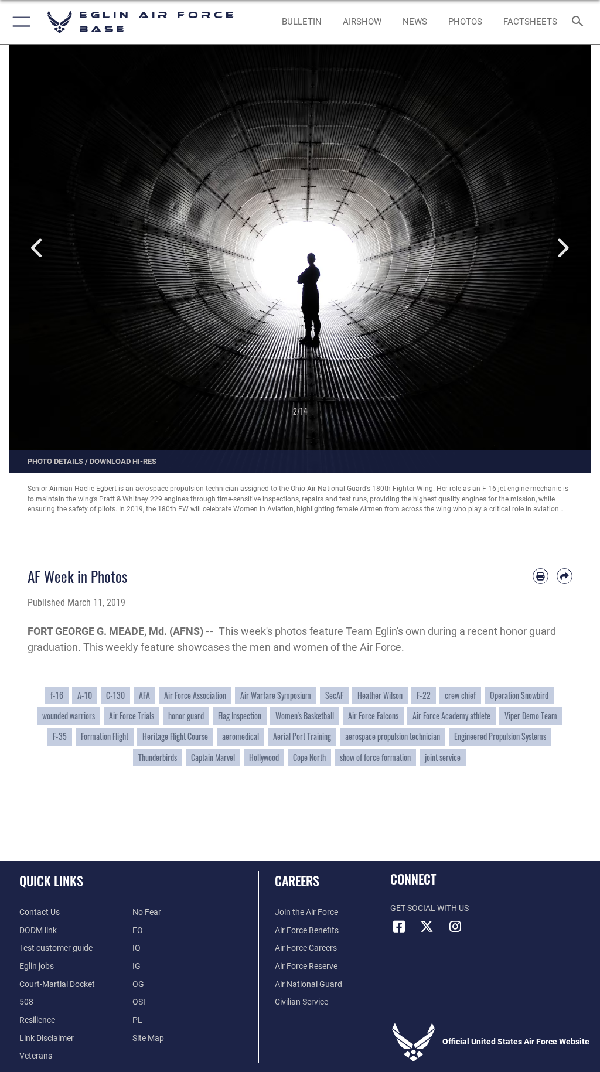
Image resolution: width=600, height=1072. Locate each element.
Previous (38, 249)
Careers (297, 880)
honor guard (186, 716)
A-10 (84, 695)
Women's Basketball (304, 716)
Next (562, 249)
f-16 (56, 695)
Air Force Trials (131, 716)
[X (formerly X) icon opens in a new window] (427, 927)
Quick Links (51, 880)
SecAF (334, 695)
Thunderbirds (157, 757)
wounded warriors (68, 716)
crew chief (460, 695)
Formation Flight (104, 736)
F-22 (424, 695)
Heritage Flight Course (175, 736)
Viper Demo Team (530, 716)
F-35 (60, 736)
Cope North (309, 757)
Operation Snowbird (519, 695)
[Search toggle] (579, 22)
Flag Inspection (239, 716)
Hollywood (264, 757)
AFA (144, 695)
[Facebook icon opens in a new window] (399, 927)
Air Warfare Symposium (275, 695)
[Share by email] (564, 576)
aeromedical (240, 736)
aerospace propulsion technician (392, 736)
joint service (443, 757)
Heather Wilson (380, 695)
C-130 (115, 695)
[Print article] (540, 576)
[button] (19, 22)
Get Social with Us (429, 908)
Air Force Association (195, 695)
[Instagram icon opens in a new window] (455, 927)
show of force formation (375, 757)
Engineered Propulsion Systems (500, 736)
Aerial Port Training (302, 736)
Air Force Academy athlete (451, 716)
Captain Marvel (213, 757)
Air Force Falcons (373, 716)
